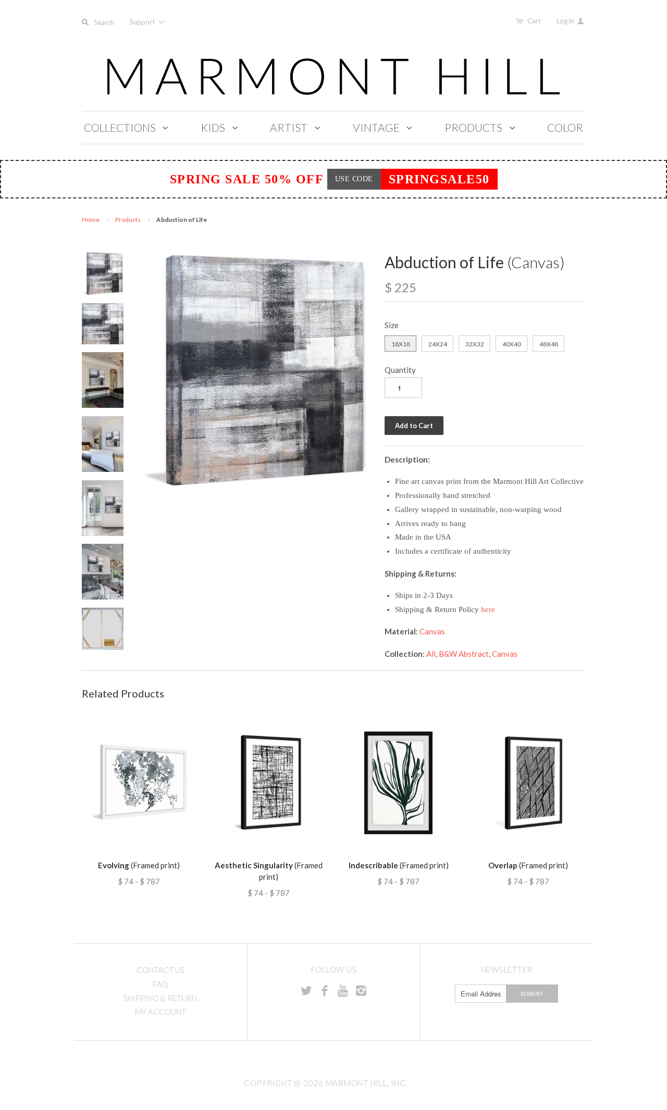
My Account (160, 1011)
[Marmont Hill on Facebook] (324, 990)
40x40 (511, 344)
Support (143, 22)
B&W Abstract (464, 653)
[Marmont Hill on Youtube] (343, 990)
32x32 (474, 344)
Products (128, 219)
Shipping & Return (160, 998)
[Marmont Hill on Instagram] (361, 990)
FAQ (160, 984)
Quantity (400, 370)
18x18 (400, 344)
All (431, 653)
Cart (534, 21)
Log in (566, 21)
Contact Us (160, 970)
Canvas (432, 631)
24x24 (437, 344)
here (488, 609)
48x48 (548, 344)
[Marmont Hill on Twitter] (306, 990)
